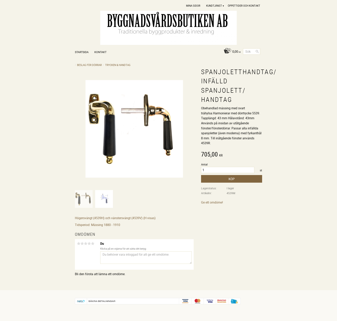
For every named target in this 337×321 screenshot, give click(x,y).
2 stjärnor (82, 243)
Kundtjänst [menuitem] (214, 5)
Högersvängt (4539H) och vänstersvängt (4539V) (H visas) (115, 218)
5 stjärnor (92, 243)
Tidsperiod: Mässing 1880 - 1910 (97, 225)
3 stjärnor (85, 243)
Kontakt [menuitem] (100, 52)
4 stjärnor (89, 243)
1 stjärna (78, 243)
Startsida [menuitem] (82, 52)
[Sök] (257, 51)
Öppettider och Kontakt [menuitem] (244, 5)
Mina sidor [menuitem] (193, 5)
